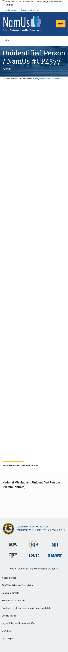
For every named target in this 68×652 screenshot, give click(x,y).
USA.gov (6, 630)
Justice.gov (8, 638)
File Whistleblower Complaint (17, 585)
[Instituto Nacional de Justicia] (55, 543)
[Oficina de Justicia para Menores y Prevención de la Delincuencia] (13, 556)
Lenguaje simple (10, 593)
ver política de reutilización (47, 78)
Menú (61, 23)
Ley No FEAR (9, 615)
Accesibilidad (9, 577)
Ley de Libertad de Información (18, 623)
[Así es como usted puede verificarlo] (34, 6)
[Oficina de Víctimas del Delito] (34, 555)
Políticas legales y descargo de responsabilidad (27, 608)
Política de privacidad (13, 600)
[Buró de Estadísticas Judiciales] (34, 547)
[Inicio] (22, 24)
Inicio (6, 40)
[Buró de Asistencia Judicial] (13, 543)
